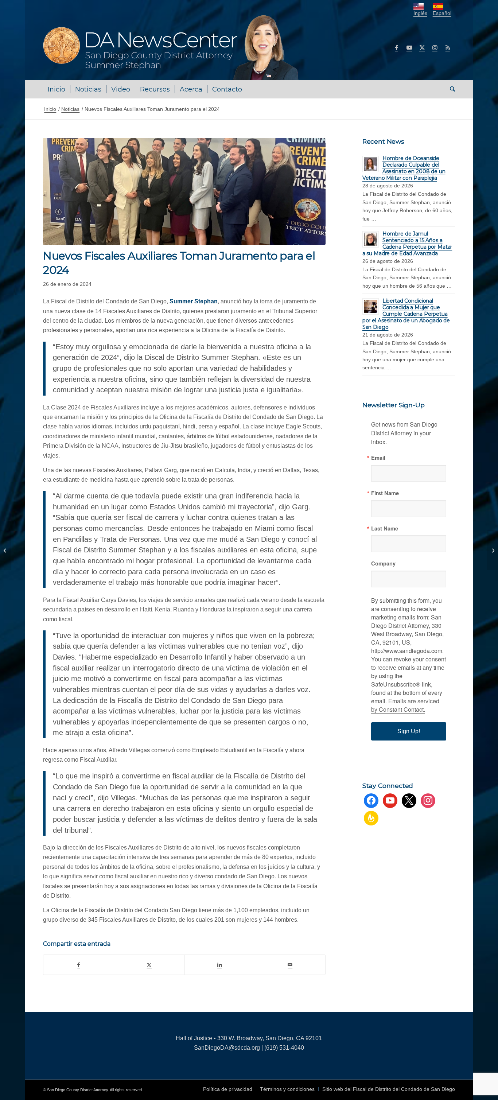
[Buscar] (450, 89)
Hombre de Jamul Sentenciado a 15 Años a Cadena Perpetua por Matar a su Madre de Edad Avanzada (407, 243)
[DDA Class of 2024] (184, 191)
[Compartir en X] (149, 965)
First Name (385, 493)
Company (383, 563)
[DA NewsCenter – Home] (171, 47)
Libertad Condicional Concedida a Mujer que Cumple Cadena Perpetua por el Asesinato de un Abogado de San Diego (406, 314)
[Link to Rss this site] (447, 47)
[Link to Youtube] (409, 47)
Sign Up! (408, 731)
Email (378, 457)
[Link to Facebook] (396, 47)
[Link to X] (422, 47)
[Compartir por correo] (290, 965)
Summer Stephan (194, 301)
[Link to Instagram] (434, 47)
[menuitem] (56, 89)
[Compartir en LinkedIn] (220, 965)
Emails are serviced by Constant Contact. (405, 705)
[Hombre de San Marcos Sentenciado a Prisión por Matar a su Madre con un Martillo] (5, 550)
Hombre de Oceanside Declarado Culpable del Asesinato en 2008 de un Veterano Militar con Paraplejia (404, 168)
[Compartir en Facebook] (78, 965)
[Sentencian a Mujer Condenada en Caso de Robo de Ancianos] (492, 550)
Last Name (384, 528)
